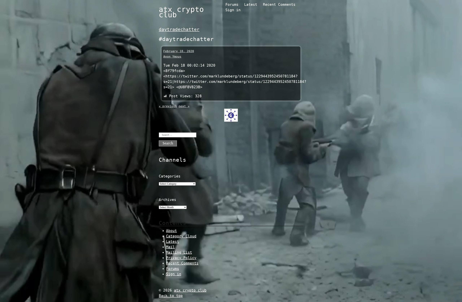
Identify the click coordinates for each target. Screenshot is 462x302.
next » (184, 106)
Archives (167, 199)
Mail (170, 247)
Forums (231, 4)
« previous (168, 106)
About (171, 231)
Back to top (171, 296)
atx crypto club (181, 12)
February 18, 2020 (178, 51)
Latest (250, 4)
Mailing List (179, 252)
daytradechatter (179, 29)
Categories (169, 176)
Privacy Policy (181, 258)
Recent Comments (279, 4)
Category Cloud (181, 236)
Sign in (233, 10)
